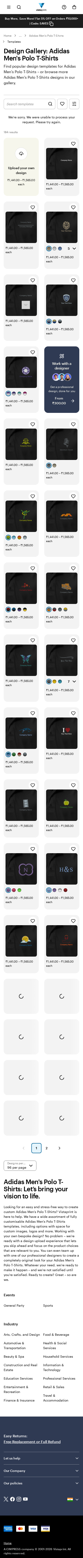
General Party (14, 1305)
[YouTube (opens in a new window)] (25, 1500)
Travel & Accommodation (55, 1397)
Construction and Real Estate (20, 1367)
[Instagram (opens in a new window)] (19, 1500)
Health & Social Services (55, 1345)
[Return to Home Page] (41, 7)
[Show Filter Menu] (74, 104)
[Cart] (74, 7)
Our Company (14, 1471)
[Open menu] (9, 7)
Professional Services (59, 1378)
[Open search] (19, 7)
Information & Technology (53, 1367)
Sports (48, 1305)
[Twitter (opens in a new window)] (6, 1500)
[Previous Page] (23, 1148)
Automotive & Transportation (15, 1345)
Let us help (12, 1458)
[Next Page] (59, 1148)
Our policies (13, 1483)
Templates (14, 41)
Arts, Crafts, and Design (22, 1334)
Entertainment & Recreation (16, 1389)
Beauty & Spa (14, 1356)
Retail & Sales (53, 1387)
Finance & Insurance (19, 1400)
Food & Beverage (56, 1334)
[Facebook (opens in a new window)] (12, 1500)
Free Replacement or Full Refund (32, 1441)
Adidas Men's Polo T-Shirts (46, 35)
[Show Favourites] (62, 104)
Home (8, 35)
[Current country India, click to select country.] (73, 1499)
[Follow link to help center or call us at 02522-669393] (64, 7)
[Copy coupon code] (51, 23)
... (20, 35)
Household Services (58, 1356)
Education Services (18, 1378)
